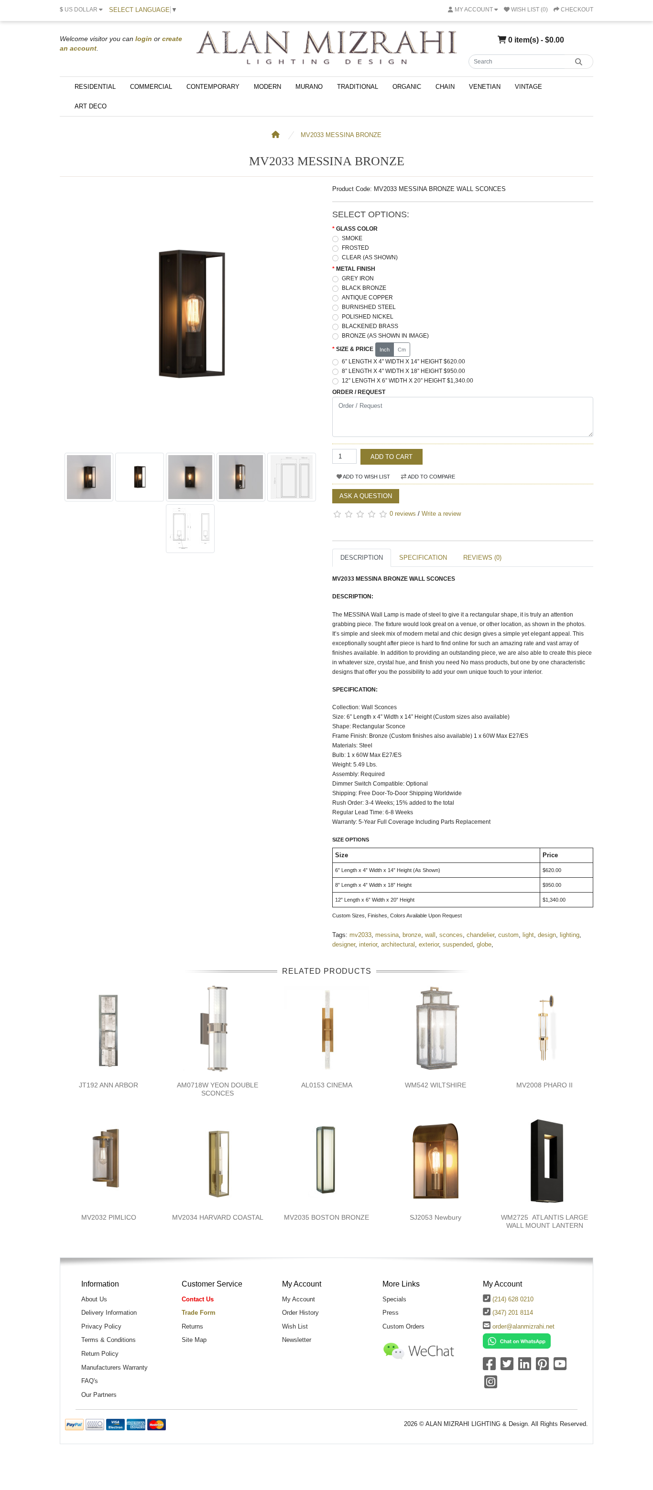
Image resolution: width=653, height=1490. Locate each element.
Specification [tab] (423, 557)
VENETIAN (485, 86)
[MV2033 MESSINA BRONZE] (190, 443)
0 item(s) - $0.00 (535, 39)
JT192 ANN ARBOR (108, 1085)
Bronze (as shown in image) (385, 335)
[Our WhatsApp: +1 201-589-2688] (517, 1340)
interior (368, 944)
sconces (451, 934)
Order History (300, 1312)
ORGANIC (406, 86)
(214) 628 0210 (512, 1299)
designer (343, 944)
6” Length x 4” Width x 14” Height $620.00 (403, 361)
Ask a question (365, 496)
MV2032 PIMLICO (108, 1217)
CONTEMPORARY (212, 86)
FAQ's (89, 1380)
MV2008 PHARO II (544, 1085)
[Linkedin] (524, 1367)
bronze (412, 934)
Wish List (295, 1326)
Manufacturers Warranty (114, 1367)
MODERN (267, 86)
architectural (398, 944)
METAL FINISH (355, 269)
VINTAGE (528, 86)
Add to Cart (391, 456)
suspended (458, 944)
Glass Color (357, 228)
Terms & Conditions (108, 1339)
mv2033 (360, 934)
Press (390, 1312)
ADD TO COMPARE (431, 476)
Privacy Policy (101, 1326)
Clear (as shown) (370, 257)
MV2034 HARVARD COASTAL (217, 1217)
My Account (298, 1299)
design (547, 934)
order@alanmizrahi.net (523, 1326)
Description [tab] (361, 557)
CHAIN (445, 86)
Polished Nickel (367, 316)
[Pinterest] (542, 1367)
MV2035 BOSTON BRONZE (326, 1217)
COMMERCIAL (151, 86)
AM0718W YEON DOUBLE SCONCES (217, 1089)
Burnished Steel (369, 307)
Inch (385, 349)
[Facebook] (489, 1367)
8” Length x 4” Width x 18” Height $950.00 (403, 371)
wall (430, 934)
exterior (429, 944)
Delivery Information (109, 1312)
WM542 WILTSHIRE (435, 1085)
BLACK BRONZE (364, 288)
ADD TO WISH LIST (366, 476)
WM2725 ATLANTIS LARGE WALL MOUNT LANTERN (544, 1221)
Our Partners (99, 1394)
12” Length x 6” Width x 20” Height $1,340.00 (407, 380)
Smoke (352, 238)
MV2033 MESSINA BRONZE (341, 134)
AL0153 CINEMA (326, 1085)
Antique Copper (367, 297)
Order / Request (358, 392)
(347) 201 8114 (512, 1312)
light (528, 934)
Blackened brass (370, 326)
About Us (94, 1299)
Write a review (441, 513)
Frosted (355, 248)
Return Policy (100, 1353)
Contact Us (198, 1299)
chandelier (480, 934)
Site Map (194, 1339)
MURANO (309, 86)
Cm (402, 349)
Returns (192, 1326)
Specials (394, 1299)
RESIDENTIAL (95, 86)
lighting (569, 934)
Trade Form (199, 1312)
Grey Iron (358, 278)
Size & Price (354, 349)
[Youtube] (560, 1367)
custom (508, 934)
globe (484, 944)
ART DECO (91, 106)
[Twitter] (507, 1367)
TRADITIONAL (357, 86)
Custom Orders (403, 1326)
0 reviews (403, 513)
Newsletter (296, 1339)
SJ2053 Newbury (435, 1217)
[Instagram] (490, 1385)
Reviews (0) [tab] (482, 557)
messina (387, 934)
